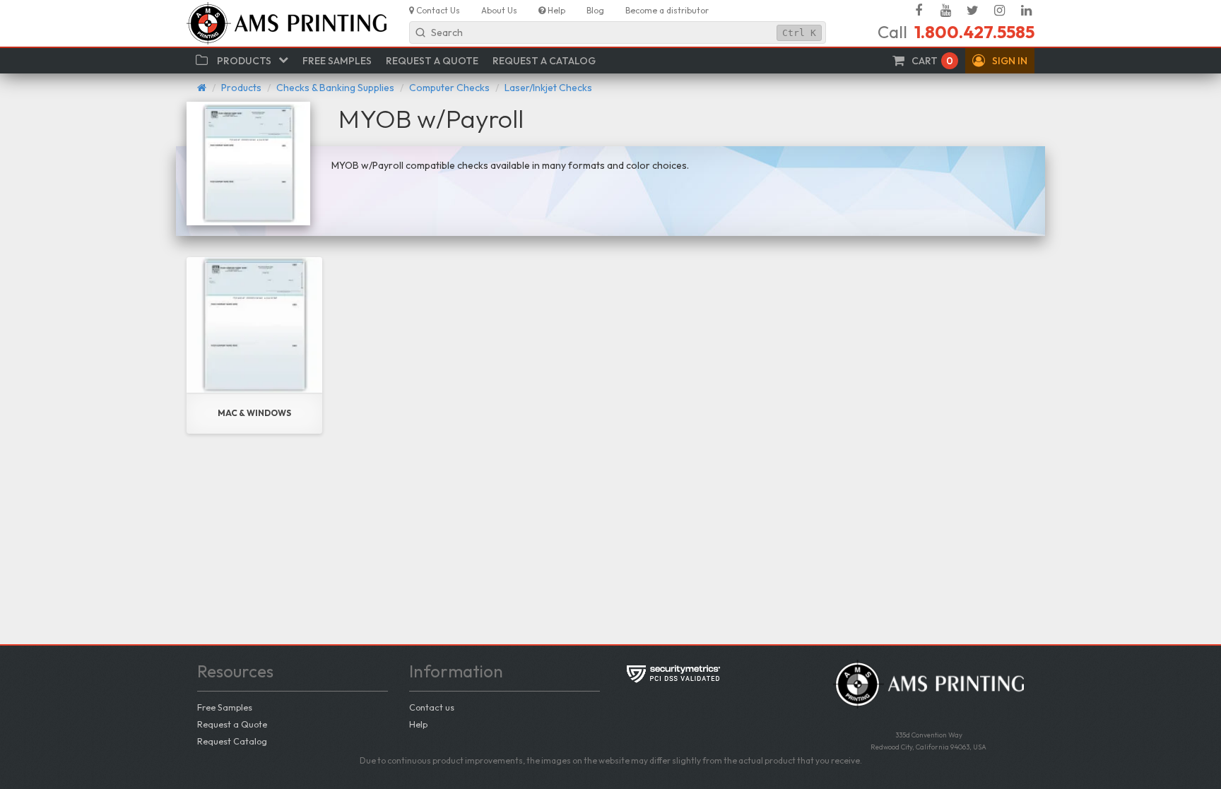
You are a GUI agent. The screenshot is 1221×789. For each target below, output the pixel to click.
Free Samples (224, 707)
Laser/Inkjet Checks (548, 87)
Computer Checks (449, 87)
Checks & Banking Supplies (335, 87)
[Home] (201, 87)
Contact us (431, 707)
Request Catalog (232, 741)
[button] (999, 60)
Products (241, 87)
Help (418, 724)
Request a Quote (232, 724)
